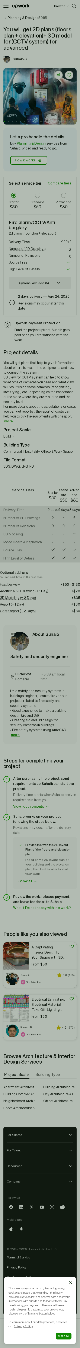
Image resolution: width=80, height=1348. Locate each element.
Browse (59, 6)
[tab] (16, 1074)
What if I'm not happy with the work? (42, 908)
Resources (14, 1166)
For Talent (14, 1150)
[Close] (70, 1282)
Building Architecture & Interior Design (60, 1087)
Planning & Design (31, 143)
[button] (4, 121)
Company (13, 1181)
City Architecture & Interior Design (60, 1094)
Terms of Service (19, 1257)
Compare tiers (59, 183)
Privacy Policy (17, 1267)
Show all (25, 881)
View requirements (28, 806)
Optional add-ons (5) (34, 283)
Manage (63, 1336)
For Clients (14, 1134)
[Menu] (6, 6)
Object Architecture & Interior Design (60, 1101)
